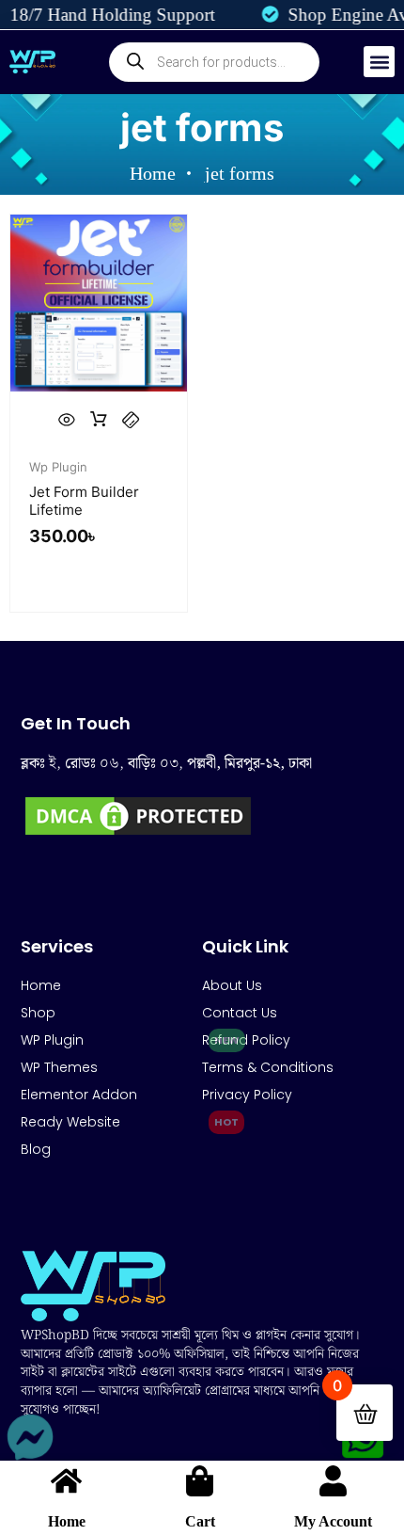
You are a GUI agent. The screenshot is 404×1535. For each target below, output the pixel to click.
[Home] (66, 1480)
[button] (379, 61)
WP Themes (59, 1067)
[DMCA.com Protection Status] (138, 833)
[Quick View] (67, 419)
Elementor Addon (79, 1094)
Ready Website (70, 1121)
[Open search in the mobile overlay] (214, 62)
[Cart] (199, 1480)
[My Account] (333, 1480)
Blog (36, 1149)
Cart (200, 1521)
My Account (333, 1521)
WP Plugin (52, 1040)
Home (66, 1521)
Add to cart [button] (98, 419)
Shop (38, 1012)
